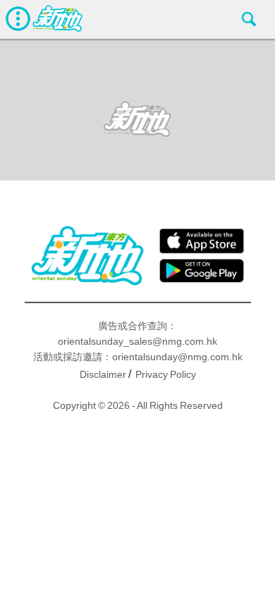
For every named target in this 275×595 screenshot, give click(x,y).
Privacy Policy (165, 374)
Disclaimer (103, 374)
